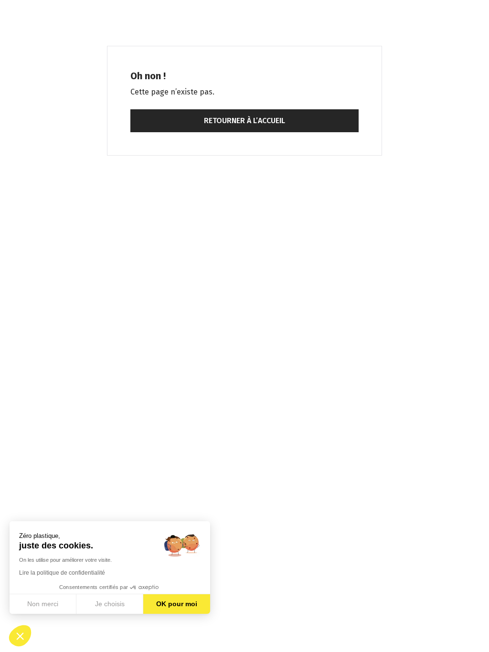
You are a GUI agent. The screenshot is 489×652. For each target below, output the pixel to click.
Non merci (42, 604)
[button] (20, 635)
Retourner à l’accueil (244, 120)
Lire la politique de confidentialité (62, 572)
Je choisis (110, 604)
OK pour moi (176, 604)
